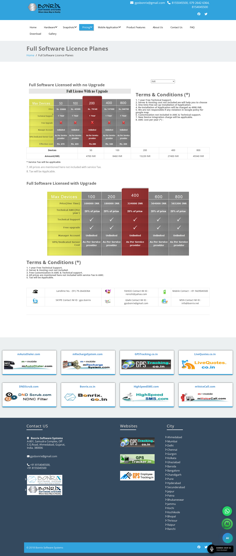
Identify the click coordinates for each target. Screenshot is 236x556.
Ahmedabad (174, 437)
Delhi (170, 445)
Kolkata (171, 458)
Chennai (172, 449)
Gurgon (172, 454)
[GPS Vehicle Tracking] (71, 8)
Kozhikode (173, 512)
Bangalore (173, 470)
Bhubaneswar (175, 499)
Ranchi (171, 529)
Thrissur (172, 520)
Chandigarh (174, 474)
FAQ (192, 27)
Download (35, 33)
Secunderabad (176, 487)
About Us (158, 27)
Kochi (170, 508)
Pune (170, 479)
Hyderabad (174, 483)
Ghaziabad (173, 462)
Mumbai (172, 441)
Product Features (136, 27)
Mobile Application (108, 27)
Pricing (86, 27)
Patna (170, 495)
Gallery (53, 33)
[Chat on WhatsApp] (227, 511)
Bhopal (171, 516)
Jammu (171, 504)
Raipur (171, 525)
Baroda (171, 466)
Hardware (49, 27)
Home (33, 27)
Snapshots (68, 27)
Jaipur (170, 491)
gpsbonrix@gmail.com (150, 3)
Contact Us (176, 27)
